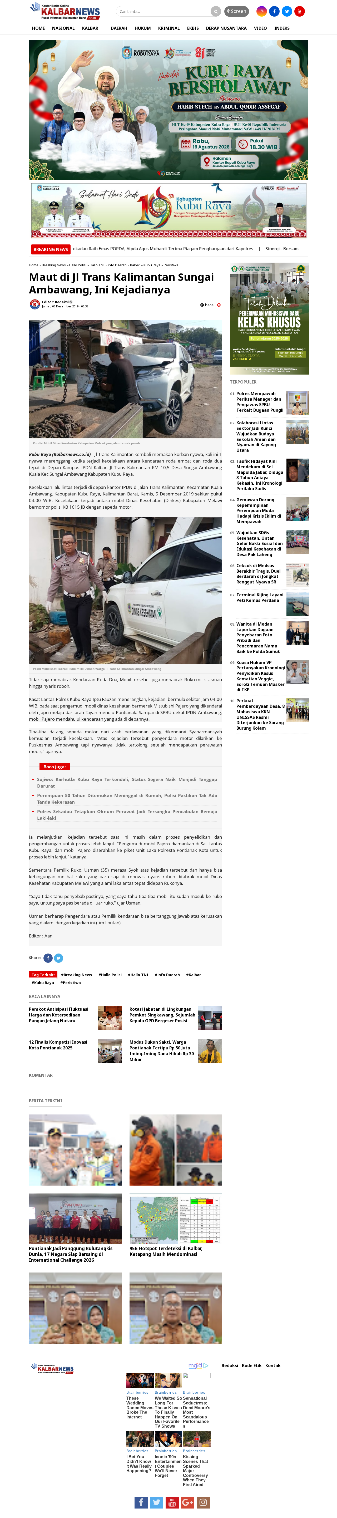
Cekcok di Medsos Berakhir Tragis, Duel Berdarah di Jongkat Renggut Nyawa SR (258, 574)
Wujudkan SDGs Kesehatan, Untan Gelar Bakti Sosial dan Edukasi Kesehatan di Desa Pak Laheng (259, 543)
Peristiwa (171, 265)
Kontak (273, 1365)
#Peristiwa (70, 982)
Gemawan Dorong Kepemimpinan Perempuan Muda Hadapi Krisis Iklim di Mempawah (258, 510)
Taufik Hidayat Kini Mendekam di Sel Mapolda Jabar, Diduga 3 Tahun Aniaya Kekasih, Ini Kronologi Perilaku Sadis (259, 475)
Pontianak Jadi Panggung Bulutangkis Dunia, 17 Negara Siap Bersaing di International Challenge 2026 (70, 1254)
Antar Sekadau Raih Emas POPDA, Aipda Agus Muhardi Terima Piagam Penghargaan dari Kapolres (115, 249)
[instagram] (261, 11)
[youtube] (299, 11)
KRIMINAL (169, 28)
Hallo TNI (97, 265)
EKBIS (193, 28)
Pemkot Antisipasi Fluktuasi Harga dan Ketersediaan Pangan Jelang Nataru (58, 1015)
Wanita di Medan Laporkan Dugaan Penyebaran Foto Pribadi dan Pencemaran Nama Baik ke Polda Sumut (258, 637)
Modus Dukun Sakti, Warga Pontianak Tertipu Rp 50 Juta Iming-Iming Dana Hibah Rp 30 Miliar (162, 1050)
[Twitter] (58, 958)
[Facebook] (48, 958)
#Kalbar (193, 974)
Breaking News (54, 265)
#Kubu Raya (43, 982)
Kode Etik (252, 1365)
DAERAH (119, 28)
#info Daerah (167, 974)
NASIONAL (63, 28)
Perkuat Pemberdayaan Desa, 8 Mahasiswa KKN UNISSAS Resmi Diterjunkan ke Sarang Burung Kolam (260, 714)
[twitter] (287, 11)
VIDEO (260, 28)
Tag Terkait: (43, 974)
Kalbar (135, 265)
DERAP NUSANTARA (226, 28)
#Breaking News (76, 974)
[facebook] (274, 11)
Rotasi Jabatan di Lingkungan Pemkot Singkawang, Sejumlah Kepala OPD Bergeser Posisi (162, 1015)
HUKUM (143, 28)
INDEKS (282, 28)
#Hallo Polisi (110, 974)
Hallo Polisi (77, 265)
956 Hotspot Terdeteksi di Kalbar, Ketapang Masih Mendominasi (166, 1251)
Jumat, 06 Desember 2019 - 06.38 (65, 306)
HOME (38, 28)
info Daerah (117, 265)
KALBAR (90, 28)
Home (33, 265)
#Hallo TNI (138, 974)
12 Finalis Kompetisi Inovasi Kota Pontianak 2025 (58, 1045)
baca (209, 305)
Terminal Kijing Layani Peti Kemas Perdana (260, 597)
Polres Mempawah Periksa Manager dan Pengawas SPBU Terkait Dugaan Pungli (260, 402)
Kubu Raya (151, 265)
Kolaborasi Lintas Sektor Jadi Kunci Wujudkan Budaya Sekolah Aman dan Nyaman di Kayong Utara (256, 436)
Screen (238, 11)
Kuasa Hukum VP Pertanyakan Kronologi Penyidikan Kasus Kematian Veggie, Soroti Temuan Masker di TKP (260, 676)
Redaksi (230, 1365)
